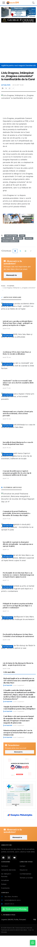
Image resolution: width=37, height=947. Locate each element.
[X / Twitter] (6, 88)
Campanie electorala (8, 870)
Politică (3, 884)
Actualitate (5, 85)
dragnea (29, 238)
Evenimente (5, 888)
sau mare (18, 238)
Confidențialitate (25, 874)
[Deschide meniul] (3, 2)
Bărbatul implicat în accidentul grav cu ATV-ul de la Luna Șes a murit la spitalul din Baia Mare (18, 681)
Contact (22, 866)
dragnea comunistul (10, 241)
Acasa (3, 285)
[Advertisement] (18, 42)
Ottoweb (4, 932)
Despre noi (23, 870)
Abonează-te (11, 275)
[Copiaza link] (13, 88)
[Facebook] (2, 88)
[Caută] (33, 2)
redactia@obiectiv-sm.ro (13, 900)
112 (34, 919)
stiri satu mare (11, 235)
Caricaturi (4, 866)
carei (22, 235)
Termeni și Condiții (26, 878)
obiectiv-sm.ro (9, 904)
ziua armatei (7, 238)
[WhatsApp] (9, 88)
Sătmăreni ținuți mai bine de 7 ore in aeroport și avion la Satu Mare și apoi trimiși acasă (18, 733)
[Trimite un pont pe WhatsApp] (32, 942)
